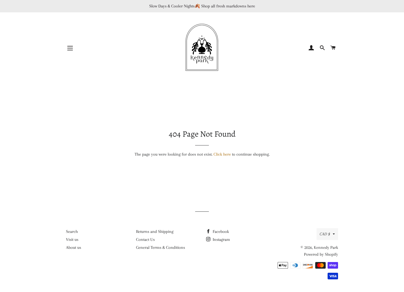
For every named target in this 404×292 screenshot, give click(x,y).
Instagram (221, 239)
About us (73, 247)
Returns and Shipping (154, 231)
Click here (222, 154)
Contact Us (145, 239)
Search (72, 231)
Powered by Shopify (321, 254)
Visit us (72, 239)
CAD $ (325, 234)
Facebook (220, 231)
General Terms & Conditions (160, 247)
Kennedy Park (326, 247)
